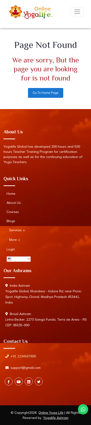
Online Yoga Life (50, 412)
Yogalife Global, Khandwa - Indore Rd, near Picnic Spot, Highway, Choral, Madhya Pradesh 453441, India (43, 296)
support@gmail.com (25, 368)
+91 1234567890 (23, 356)
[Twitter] (39, 381)
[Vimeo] (29, 381)
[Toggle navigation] (77, 11)
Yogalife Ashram (55, 418)
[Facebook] (9, 381)
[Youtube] (19, 381)
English (17, 258)
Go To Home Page (46, 93)
